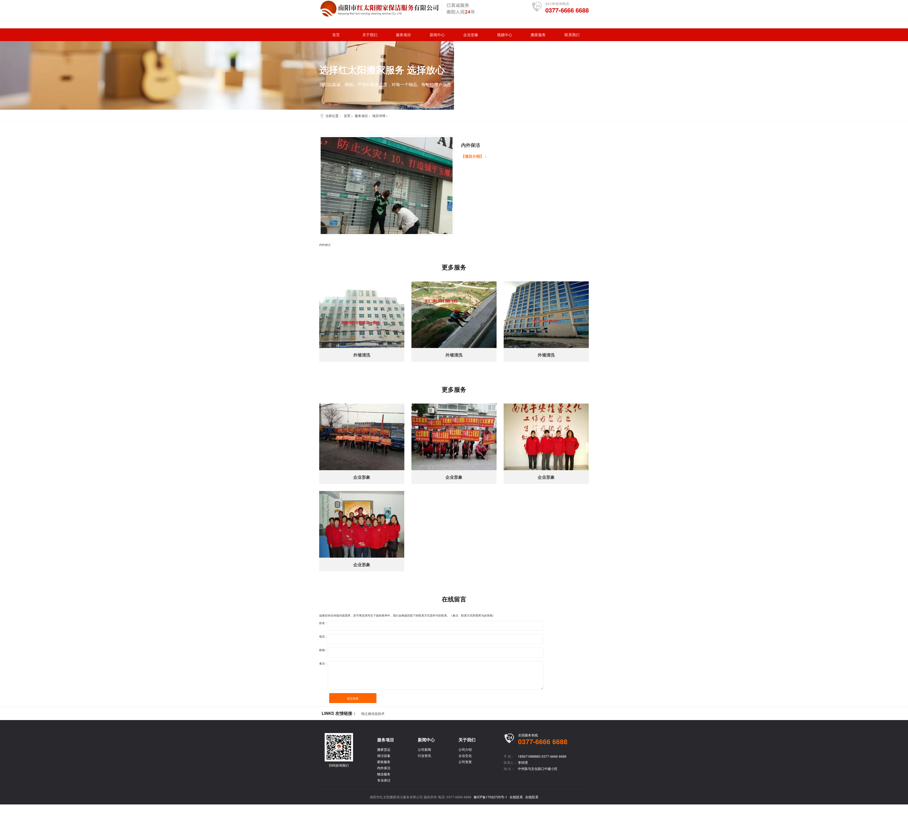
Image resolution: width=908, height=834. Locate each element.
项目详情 (378, 115)
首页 (336, 34)
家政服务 (383, 761)
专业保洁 (383, 780)
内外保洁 (383, 767)
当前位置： (333, 115)
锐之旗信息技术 (372, 713)
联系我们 (572, 34)
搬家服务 (538, 34)
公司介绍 (465, 749)
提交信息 (352, 698)
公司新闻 (424, 749)
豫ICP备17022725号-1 (490, 797)
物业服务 (383, 774)
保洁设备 (383, 755)
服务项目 (403, 34)
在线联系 (516, 797)
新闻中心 (437, 34)
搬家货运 (383, 749)
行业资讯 (424, 755)
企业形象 (470, 34)
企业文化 (465, 755)
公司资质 (465, 761)
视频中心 (504, 34)
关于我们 (369, 34)
